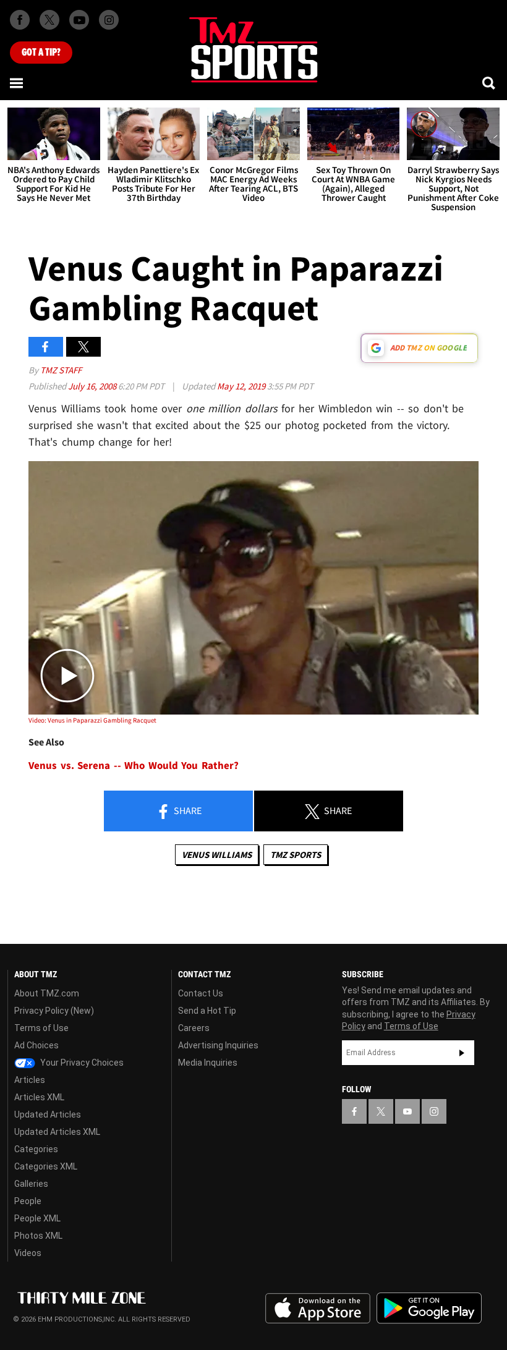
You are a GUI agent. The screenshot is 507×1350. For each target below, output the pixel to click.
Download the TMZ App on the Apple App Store (317, 1308)
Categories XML (45, 1166)
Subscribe (461, 1052)
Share (187, 810)
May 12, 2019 (242, 386)
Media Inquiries (207, 1063)
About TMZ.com (46, 993)
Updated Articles (47, 1114)
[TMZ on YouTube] (407, 1111)
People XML (37, 1218)
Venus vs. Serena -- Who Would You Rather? (133, 765)
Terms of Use (41, 1028)
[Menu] (17, 83)
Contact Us (200, 993)
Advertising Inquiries (218, 1045)
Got (41, 52)
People (27, 1201)
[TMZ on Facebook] (20, 20)
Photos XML (38, 1236)
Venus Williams (217, 854)
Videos (27, 1253)
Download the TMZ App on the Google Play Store (429, 1308)
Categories (36, 1149)
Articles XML (39, 1097)
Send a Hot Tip (207, 1011)
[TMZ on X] (49, 20)
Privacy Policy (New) (54, 1011)
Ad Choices (36, 1045)
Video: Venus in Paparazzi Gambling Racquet (92, 720)
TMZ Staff (61, 370)
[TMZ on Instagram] (109, 20)
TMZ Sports (295, 854)
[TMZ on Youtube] (79, 20)
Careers (194, 1028)
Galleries (31, 1184)
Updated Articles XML (57, 1132)
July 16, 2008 (93, 386)
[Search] (489, 83)
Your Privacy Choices (81, 1063)
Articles (29, 1080)
